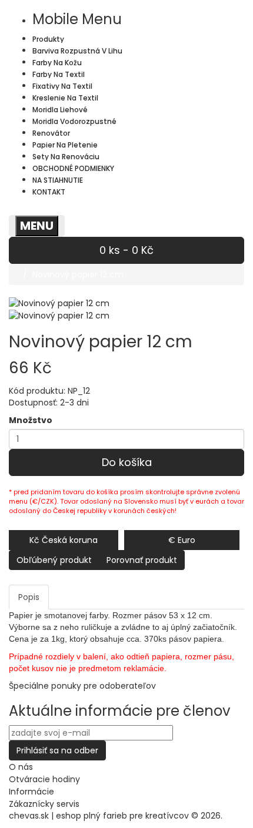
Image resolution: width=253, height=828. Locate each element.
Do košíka (127, 462)
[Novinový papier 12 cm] (59, 315)
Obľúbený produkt (54, 560)
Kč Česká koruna (63, 540)
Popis (28, 597)
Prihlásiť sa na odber (57, 750)
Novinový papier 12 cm (78, 274)
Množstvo (30, 420)
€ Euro (181, 540)
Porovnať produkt (141, 560)
